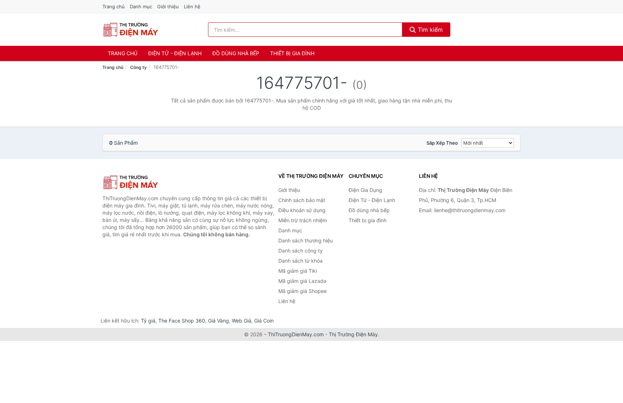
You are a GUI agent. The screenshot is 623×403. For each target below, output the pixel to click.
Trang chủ (113, 6)
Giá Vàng (218, 320)
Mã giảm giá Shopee (302, 291)
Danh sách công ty (300, 251)
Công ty (138, 67)
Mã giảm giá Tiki (297, 271)
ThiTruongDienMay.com (296, 334)
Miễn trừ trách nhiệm (302, 220)
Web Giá (241, 320)
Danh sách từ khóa (300, 261)
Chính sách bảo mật (301, 200)
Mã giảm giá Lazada (302, 281)
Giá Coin (264, 320)
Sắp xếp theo (442, 143)
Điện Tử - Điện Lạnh (175, 53)
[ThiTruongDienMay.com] (130, 30)
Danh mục (141, 6)
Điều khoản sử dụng (302, 210)
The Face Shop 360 (181, 320)
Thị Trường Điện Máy (353, 334)
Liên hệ (192, 6)
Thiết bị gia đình (292, 53)
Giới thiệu (168, 6)
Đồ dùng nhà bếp (235, 53)
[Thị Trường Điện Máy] (138, 182)
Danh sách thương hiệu (305, 240)
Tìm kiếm (429, 29)
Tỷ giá (148, 320)
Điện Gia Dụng (365, 190)
